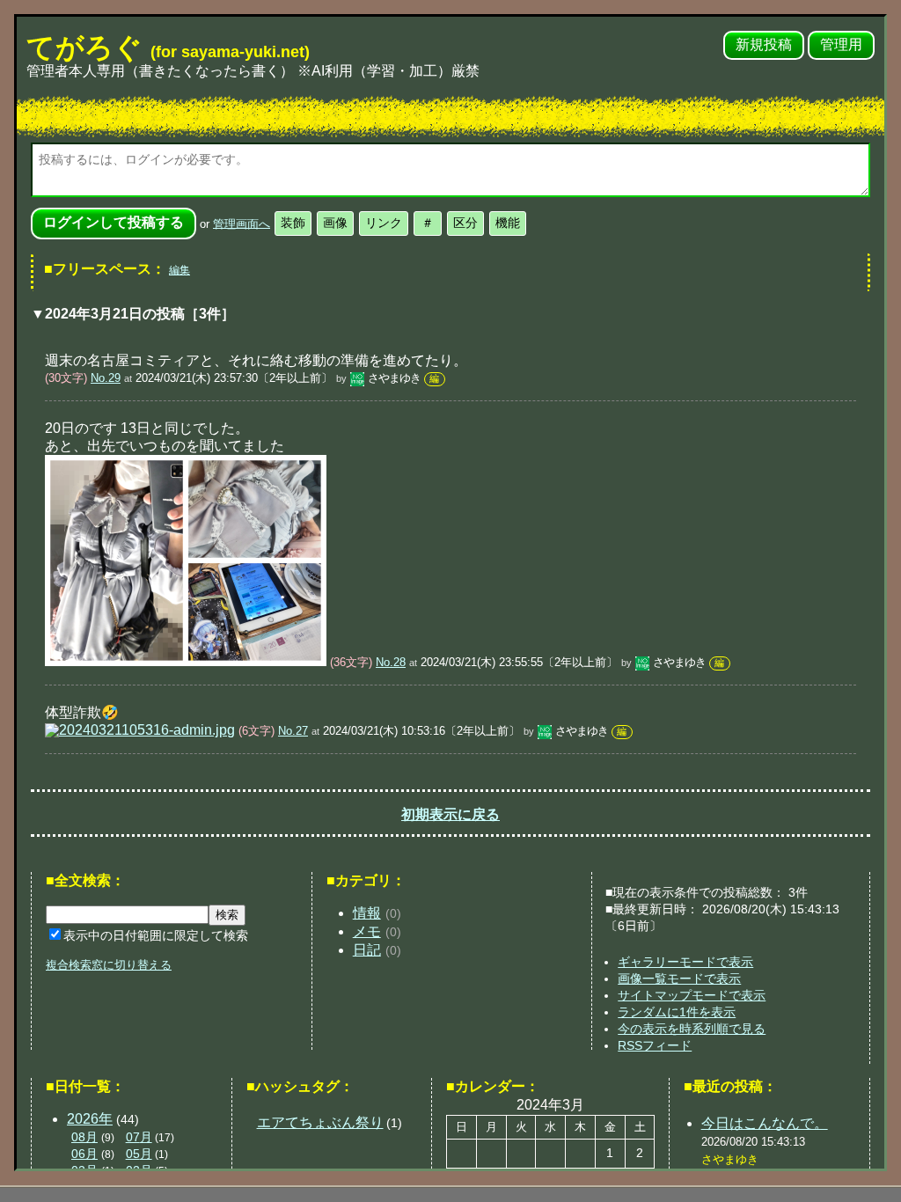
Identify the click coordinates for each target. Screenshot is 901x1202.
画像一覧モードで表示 (679, 978)
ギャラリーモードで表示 (685, 962)
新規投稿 (764, 44)
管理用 (841, 44)
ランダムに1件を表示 (677, 1012)
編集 (179, 270)
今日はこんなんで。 (764, 1123)
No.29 (106, 378)
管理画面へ (241, 223)
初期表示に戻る (450, 814)
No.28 (391, 662)
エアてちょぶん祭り (320, 1122)
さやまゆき (394, 378)
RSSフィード (655, 1045)
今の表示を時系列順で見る (691, 1029)
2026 (90, 1118)
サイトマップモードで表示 (691, 995)
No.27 (293, 730)
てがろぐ (168, 47)
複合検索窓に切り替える (109, 964)
